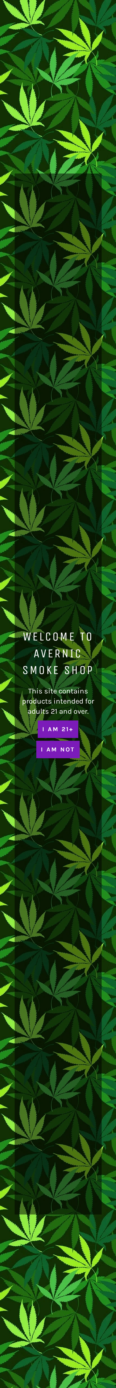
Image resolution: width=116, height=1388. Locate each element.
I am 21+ (57, 729)
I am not (58, 749)
